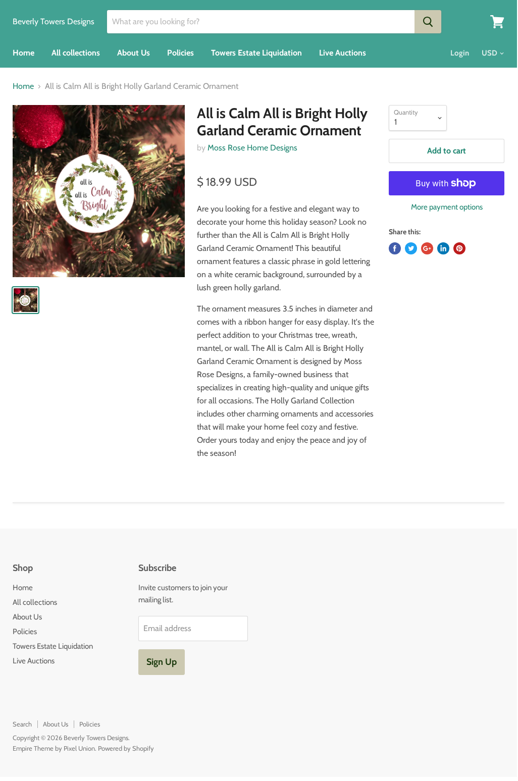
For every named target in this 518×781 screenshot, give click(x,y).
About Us (133, 53)
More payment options (447, 207)
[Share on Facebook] (395, 248)
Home (23, 53)
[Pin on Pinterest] (459, 248)
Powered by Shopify (126, 748)
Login (459, 53)
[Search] (428, 21)
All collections (75, 53)
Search (22, 724)
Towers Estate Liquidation (256, 53)
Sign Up (161, 661)
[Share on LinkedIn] (443, 248)
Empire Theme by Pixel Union (54, 748)
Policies (180, 53)
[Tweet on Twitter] (411, 248)
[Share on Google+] (427, 248)
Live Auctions (342, 53)
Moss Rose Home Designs (252, 147)
